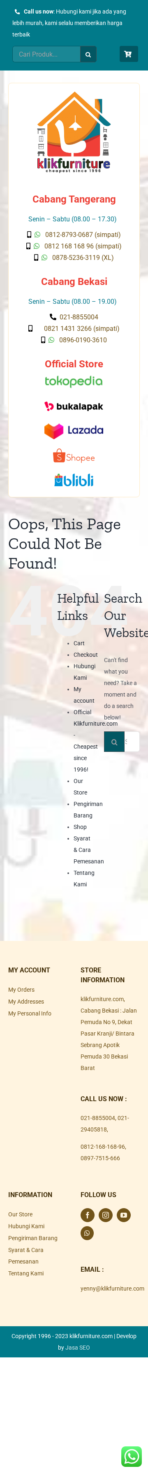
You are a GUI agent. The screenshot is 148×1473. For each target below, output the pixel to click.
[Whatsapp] (87, 1233)
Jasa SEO (77, 1347)
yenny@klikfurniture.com (112, 1288)
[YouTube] (124, 1215)
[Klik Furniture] (74, 94)
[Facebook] (88, 1215)
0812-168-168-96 (103, 1146)
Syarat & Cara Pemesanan (89, 850)
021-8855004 (98, 1118)
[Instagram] (106, 1215)
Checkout (86, 654)
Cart (79, 643)
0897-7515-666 (100, 1158)
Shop (80, 827)
